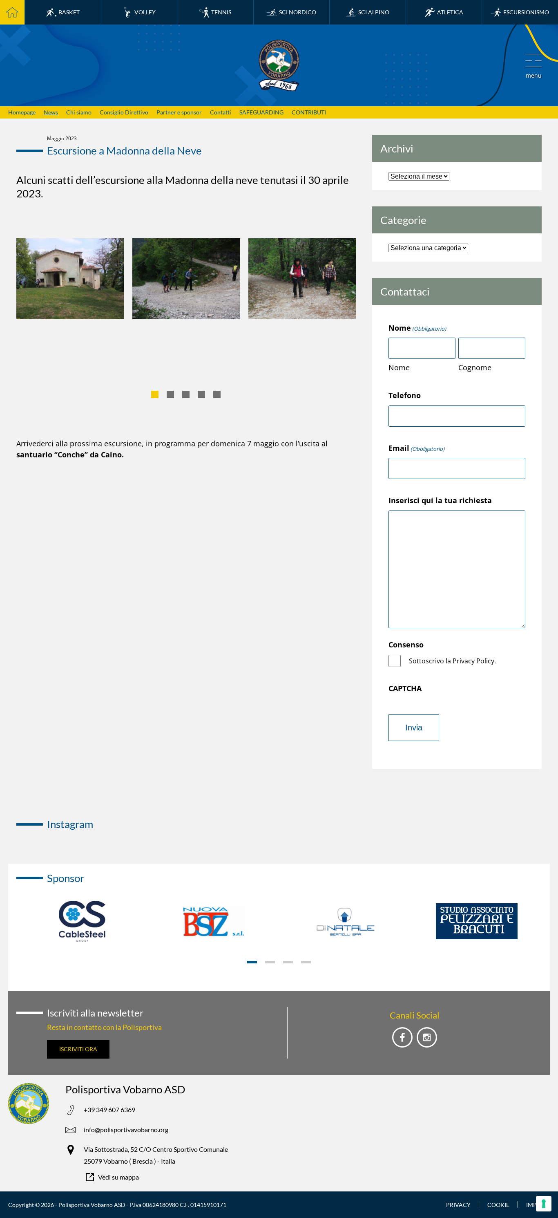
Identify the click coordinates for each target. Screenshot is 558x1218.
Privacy (458, 1204)
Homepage (22, 112)
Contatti (220, 112)
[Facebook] (402, 1037)
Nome (399, 367)
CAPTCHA (405, 688)
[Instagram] (427, 1037)
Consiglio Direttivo (124, 112)
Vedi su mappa (118, 1177)
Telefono (404, 395)
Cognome (474, 367)
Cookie (498, 1204)
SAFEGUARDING (261, 112)
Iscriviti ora (78, 1049)
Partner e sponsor (179, 112)
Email (416, 448)
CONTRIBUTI (309, 112)
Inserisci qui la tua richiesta (440, 500)
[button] (533, 65)
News (51, 112)
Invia (413, 727)
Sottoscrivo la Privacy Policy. (452, 660)
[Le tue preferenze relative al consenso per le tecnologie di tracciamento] (543, 1203)
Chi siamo (79, 112)
